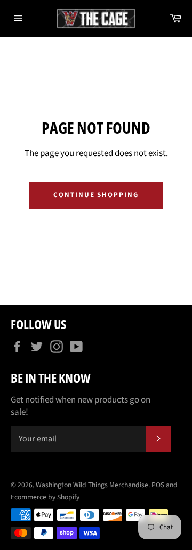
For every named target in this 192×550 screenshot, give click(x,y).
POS (157, 485)
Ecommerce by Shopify (45, 497)
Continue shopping (96, 195)
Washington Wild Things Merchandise (92, 485)
